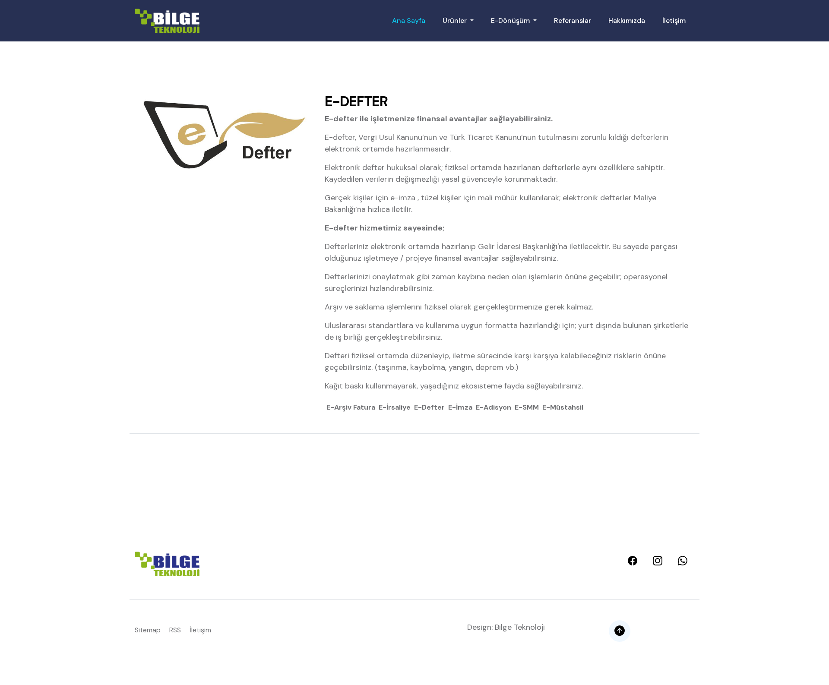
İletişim (674, 20)
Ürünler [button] (455, 20)
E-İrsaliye (395, 407)
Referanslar (572, 20)
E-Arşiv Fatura (350, 407)
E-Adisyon (493, 407)
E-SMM (527, 407)
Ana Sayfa (408, 20)
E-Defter (429, 407)
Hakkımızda (626, 20)
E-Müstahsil (562, 407)
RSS (175, 629)
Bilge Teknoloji (520, 627)
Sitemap (148, 629)
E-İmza (460, 407)
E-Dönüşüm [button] (511, 20)
